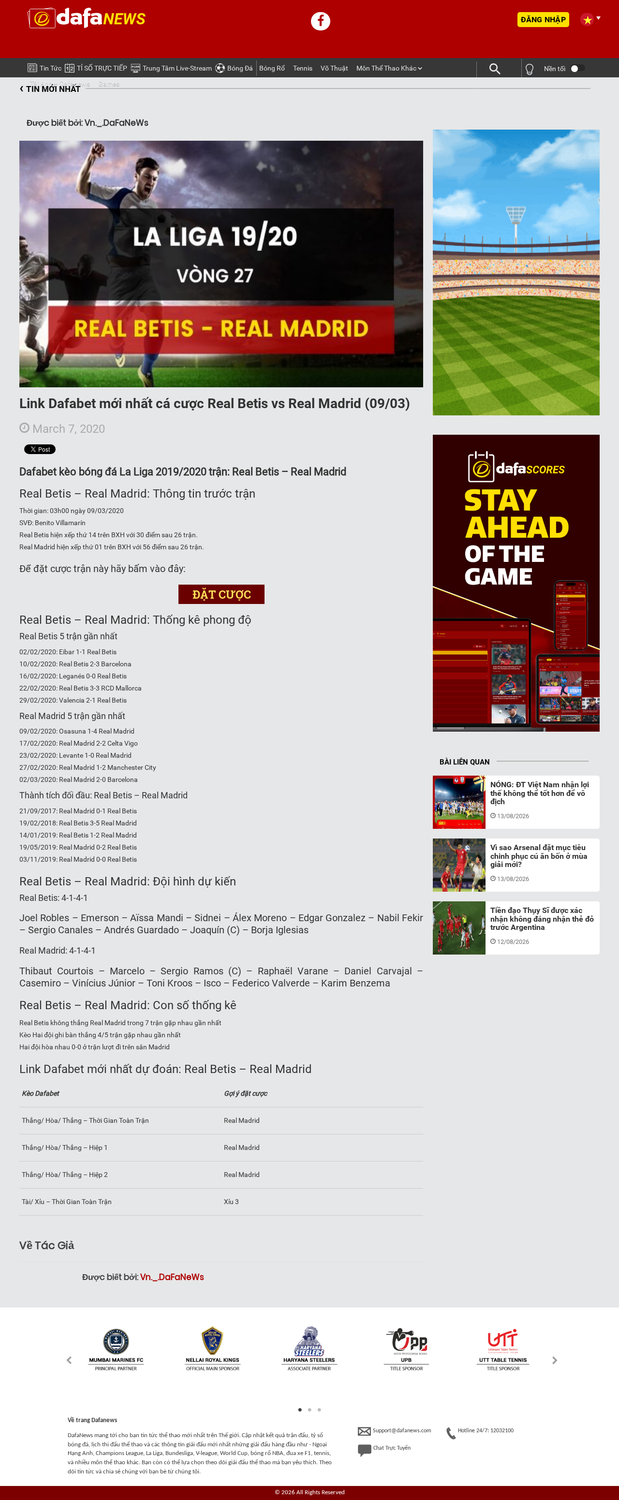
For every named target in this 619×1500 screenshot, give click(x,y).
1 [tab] (300, 1410)
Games (108, 84)
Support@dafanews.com (402, 1431)
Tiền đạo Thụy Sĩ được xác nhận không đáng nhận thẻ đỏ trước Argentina (542, 919)
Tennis (302, 68)
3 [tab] (319, 1410)
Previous (64, 1360)
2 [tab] (309, 1410)
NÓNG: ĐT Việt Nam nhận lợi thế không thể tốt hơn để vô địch (539, 793)
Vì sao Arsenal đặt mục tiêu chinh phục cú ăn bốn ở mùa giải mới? (539, 856)
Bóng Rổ (272, 68)
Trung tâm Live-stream (177, 68)
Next (555, 1360)
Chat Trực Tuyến (392, 1448)
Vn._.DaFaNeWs (172, 1277)
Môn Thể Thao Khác (386, 68)
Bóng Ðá (240, 68)
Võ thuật (334, 68)
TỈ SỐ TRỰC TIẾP (102, 68)
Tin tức (50, 68)
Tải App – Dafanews (60, 84)
